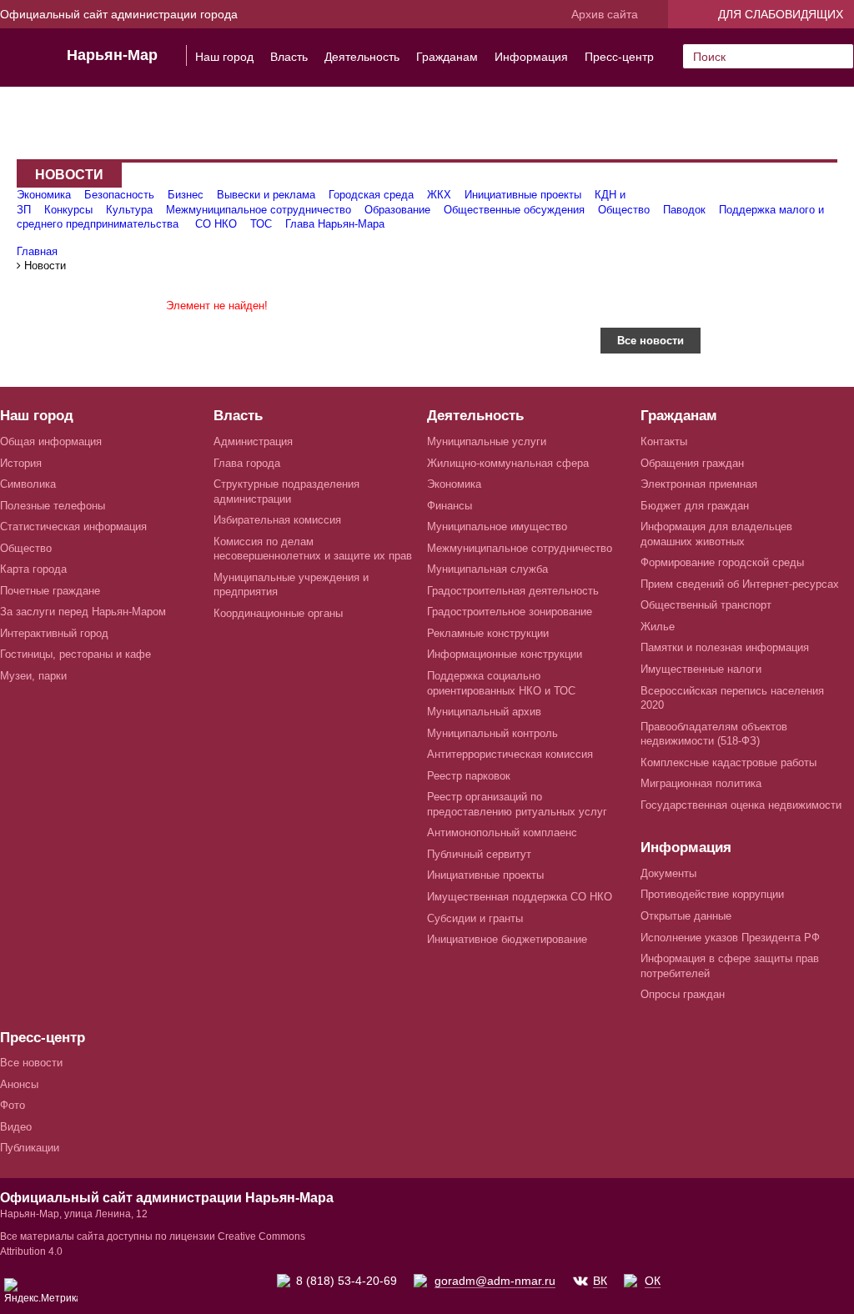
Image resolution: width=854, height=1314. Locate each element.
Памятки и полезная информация (724, 647)
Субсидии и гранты (475, 918)
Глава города (247, 463)
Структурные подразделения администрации (286, 491)
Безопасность (119, 194)
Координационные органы (278, 613)
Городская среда (371, 194)
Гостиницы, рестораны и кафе (75, 654)
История (21, 463)
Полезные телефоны (52, 505)
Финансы (449, 505)
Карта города (33, 569)
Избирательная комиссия (277, 520)
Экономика (44, 194)
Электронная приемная (698, 484)
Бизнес (185, 194)
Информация (531, 56)
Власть (289, 56)
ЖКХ (439, 194)
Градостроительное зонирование (509, 611)
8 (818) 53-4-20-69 (346, 1280)
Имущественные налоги (700, 669)
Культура (129, 209)
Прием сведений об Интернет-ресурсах (739, 584)
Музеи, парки (33, 676)
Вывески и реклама (266, 194)
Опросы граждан (682, 994)
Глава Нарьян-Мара (334, 224)
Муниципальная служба (487, 569)
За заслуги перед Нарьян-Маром (83, 611)
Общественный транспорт (705, 605)
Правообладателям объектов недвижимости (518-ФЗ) (713, 734)
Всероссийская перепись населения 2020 (732, 698)
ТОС (261, 224)
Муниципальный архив (484, 711)
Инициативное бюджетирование (507, 939)
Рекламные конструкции (488, 633)
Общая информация (51, 441)
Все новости (650, 340)
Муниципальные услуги (486, 441)
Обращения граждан (692, 463)
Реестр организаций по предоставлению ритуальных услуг (517, 804)
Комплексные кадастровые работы (728, 762)
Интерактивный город (54, 633)
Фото (12, 1105)
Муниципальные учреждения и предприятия (291, 585)
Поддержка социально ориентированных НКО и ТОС (501, 683)
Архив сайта (604, 14)
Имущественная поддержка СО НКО (519, 896)
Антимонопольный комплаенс (502, 832)
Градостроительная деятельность (513, 590)
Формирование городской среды (722, 562)
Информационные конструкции (504, 654)
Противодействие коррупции (712, 894)
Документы (668, 873)
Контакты (663, 441)
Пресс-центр (619, 56)
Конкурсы (68, 209)
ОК (653, 1280)
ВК (600, 1280)
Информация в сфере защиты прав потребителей (729, 966)
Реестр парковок (468, 776)
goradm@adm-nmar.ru (495, 1280)
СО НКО (216, 224)
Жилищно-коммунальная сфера (508, 463)
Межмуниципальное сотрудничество (258, 209)
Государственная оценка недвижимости (740, 805)
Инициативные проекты (523, 194)
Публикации (29, 1147)
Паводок (684, 209)
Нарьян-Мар (112, 55)
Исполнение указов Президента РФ (730, 937)
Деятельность (361, 56)
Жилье (657, 626)
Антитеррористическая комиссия (510, 754)
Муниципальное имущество (497, 526)
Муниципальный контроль (492, 733)
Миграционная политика (700, 783)
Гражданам (447, 56)
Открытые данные (685, 916)
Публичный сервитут (479, 854)
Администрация (253, 441)
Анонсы (19, 1084)
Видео (16, 1127)
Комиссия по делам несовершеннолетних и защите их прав (313, 549)
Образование (397, 209)
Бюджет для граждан (694, 505)
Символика (28, 484)
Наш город (224, 56)
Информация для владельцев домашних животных (716, 534)
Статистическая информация (73, 526)
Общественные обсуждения (514, 209)
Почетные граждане (50, 590)
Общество (624, 209)
